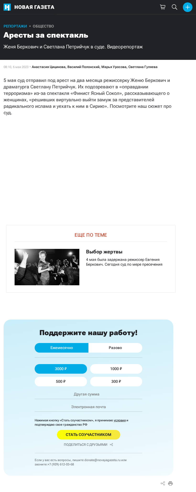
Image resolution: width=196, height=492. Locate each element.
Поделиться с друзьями (85, 444)
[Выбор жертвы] (90, 258)
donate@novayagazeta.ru (102, 460)
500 (59, 381)
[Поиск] (174, 7)
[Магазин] (163, 7)
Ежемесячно (61, 347)
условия (120, 420)
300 (114, 381)
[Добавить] (187, 7)
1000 (114, 368)
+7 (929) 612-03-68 (61, 464)
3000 (59, 368)
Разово (115, 347)
